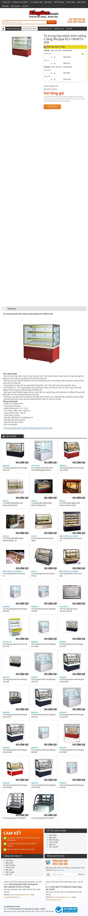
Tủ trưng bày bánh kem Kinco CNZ (70, 574)
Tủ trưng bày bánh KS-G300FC (42, 818)
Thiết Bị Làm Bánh (30, 29)
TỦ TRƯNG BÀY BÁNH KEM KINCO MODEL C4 (13, 539)
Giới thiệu (53, 835)
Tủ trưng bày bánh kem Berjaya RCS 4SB (15, 680)
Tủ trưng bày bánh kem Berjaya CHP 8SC (43, 610)
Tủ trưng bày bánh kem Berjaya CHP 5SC (71, 786)
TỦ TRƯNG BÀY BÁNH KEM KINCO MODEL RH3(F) (69, 504)
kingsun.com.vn (58, 870)
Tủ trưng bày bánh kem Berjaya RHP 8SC (15, 610)
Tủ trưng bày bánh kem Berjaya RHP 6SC (43, 751)
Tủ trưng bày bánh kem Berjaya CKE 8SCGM (15, 751)
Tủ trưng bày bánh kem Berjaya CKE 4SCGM (15, 786)
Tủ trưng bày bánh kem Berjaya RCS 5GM (72, 751)
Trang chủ (6, 2)
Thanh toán (70, 2)
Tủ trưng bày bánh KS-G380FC (14, 818)
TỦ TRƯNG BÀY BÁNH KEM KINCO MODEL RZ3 (41, 504)
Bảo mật (5, 6)
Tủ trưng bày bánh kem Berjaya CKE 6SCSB (71, 715)
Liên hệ (25, 6)
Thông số (11, 308)
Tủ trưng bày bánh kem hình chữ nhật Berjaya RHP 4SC (42, 469)
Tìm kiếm (51, 22)
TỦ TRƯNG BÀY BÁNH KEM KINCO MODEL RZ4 (13, 504)
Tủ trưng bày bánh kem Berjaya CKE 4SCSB (15, 715)
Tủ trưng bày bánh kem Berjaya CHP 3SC (43, 715)
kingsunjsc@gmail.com (12, 897)
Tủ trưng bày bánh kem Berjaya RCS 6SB (15, 469)
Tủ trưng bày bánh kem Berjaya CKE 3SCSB (72, 469)
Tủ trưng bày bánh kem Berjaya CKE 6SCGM (72, 680)
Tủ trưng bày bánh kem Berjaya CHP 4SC (43, 680)
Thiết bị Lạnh (59, 29)
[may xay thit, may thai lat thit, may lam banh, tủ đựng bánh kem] (44, 13)
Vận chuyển (15, 6)
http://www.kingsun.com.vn (19, 895)
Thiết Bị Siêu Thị (45, 29)
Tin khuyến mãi (36, 2)
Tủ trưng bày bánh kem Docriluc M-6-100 (15, 645)
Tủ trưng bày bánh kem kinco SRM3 (42, 539)
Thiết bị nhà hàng (13, 29)
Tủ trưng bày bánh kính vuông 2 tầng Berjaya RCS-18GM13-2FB (27, 428)
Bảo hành (48, 2)
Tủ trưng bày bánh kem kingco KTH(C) (43, 574)
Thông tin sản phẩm (20, 2)
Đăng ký (81, 874)
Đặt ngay (52, 106)
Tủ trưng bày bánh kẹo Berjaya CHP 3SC (71, 645)
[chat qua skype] (83, 53)
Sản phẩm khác (11, 436)
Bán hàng (81, 2)
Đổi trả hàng (59, 2)
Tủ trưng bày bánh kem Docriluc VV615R (69, 610)
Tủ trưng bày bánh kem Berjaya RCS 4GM (43, 645)
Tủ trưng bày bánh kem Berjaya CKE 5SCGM (43, 786)
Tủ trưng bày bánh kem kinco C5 (71, 539)
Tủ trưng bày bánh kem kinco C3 (14, 574)
